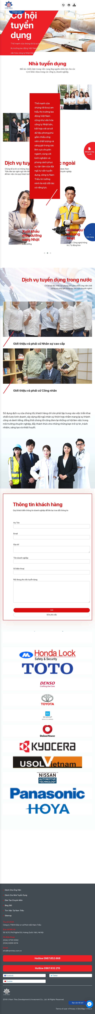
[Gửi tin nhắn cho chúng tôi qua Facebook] (89, 1004)
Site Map (81, 1009)
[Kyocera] (47, 746)
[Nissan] (47, 778)
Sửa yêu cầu (52, 614)
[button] (44, 253)
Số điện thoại (18, 568)
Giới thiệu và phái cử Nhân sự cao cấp (39, 343)
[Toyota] (47, 700)
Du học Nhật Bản (78, 235)
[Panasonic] (47, 793)
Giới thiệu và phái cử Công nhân (35, 390)
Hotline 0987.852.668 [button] (47, 958)
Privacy (72, 1009)
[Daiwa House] (47, 731)
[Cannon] (47, 637)
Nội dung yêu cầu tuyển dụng (25, 579)
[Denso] (47, 684)
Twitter (55, 975)
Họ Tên (16, 523)
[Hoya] (47, 809)
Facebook (9, 975)
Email (15, 533)
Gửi (51, 610)
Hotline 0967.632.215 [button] (47, 968)
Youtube (9, 981)
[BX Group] (47, 715)
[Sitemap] (74, 5)
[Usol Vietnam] (47, 762)
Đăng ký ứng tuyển (89, 153)
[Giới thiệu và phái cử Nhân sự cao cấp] (47, 319)
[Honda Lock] (47, 653)
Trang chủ (17, 12)
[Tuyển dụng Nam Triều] (8, 5)
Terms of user (61, 1009)
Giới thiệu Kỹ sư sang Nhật (34, 234)
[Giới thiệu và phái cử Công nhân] (47, 366)
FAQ (89, 1009)
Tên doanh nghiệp (20, 558)
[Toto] (47, 668)
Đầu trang (90, 237)
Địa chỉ (16, 544)
